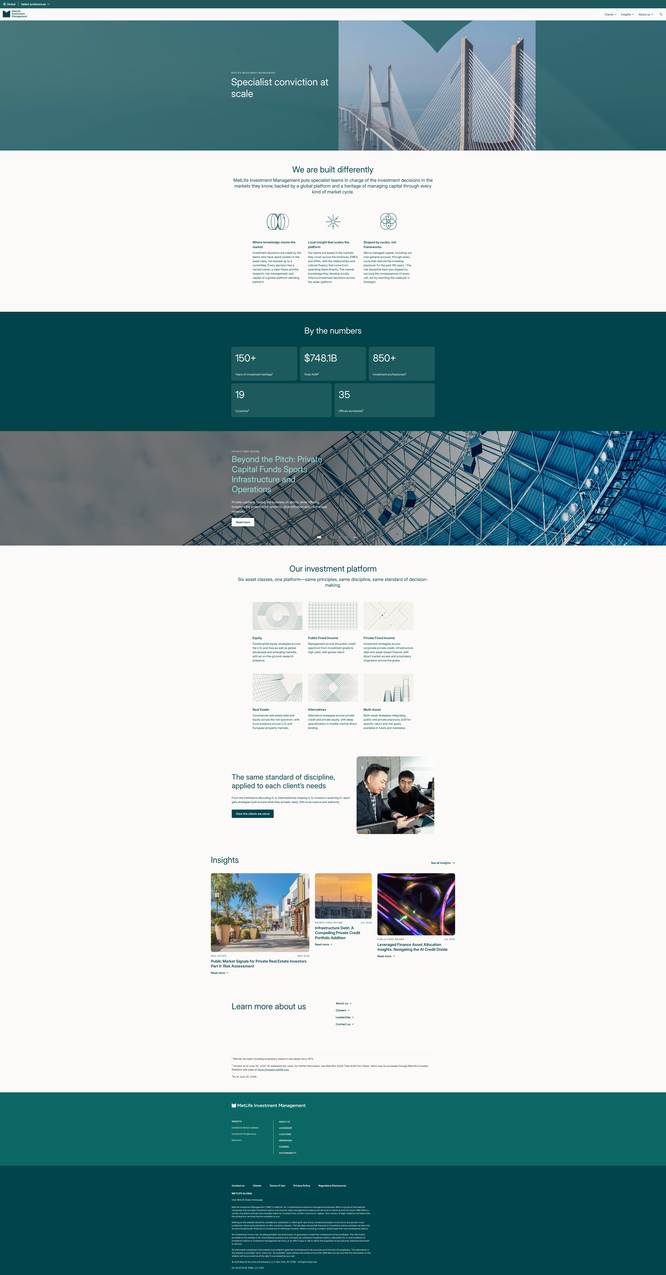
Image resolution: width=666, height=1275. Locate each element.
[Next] (354, 537)
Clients (257, 1185)
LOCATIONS (285, 1134)
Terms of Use (277, 1185)
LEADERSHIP (285, 1128)
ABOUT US (284, 1121)
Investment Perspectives (244, 1134)
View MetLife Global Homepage (247, 1199)
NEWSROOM (285, 1140)
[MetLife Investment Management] (15, 14)
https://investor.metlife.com (273, 1069)
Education (236, 1140)
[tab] (319, 537)
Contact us (238, 1185)
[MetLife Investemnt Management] (269, 1106)
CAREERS (284, 1146)
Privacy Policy (301, 1185)
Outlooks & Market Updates (245, 1127)
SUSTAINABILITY (287, 1153)
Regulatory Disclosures (332, 1185)
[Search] (661, 14)
